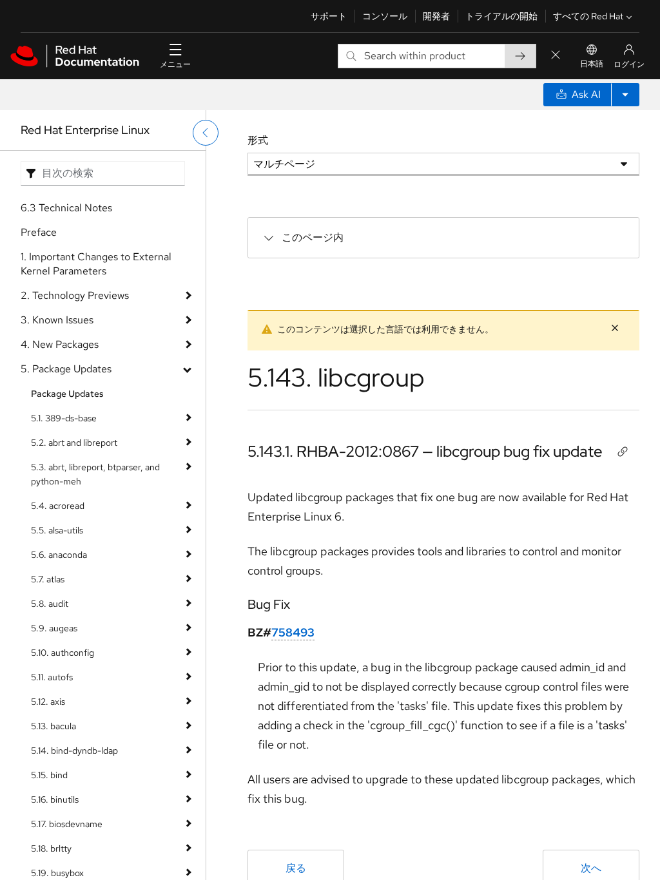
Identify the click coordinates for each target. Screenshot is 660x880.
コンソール (384, 16)
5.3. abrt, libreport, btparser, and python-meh (95, 474)
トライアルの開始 (501, 16)
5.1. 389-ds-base (64, 418)
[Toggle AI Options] (625, 94)
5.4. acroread (57, 506)
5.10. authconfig (62, 652)
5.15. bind (49, 775)
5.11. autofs (52, 677)
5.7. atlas (47, 579)
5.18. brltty (51, 848)
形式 (258, 140)
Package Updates (67, 393)
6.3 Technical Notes (66, 208)
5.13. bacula (53, 726)
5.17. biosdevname (66, 824)
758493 (293, 632)
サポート (329, 16)
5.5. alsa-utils (57, 530)
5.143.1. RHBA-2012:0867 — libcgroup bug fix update (425, 451)
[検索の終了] (556, 55)
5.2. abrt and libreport (74, 442)
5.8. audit (49, 603)
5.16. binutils (55, 799)
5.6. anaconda (59, 554)
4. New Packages (60, 344)
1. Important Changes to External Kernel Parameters (96, 264)
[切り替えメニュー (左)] (205, 133)
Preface (39, 232)
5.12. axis (48, 701)
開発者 (436, 16)
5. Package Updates (66, 369)
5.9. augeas (54, 628)
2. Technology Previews (75, 295)
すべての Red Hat (588, 16)
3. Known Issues (57, 320)
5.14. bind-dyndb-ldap (74, 750)
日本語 (591, 64)
